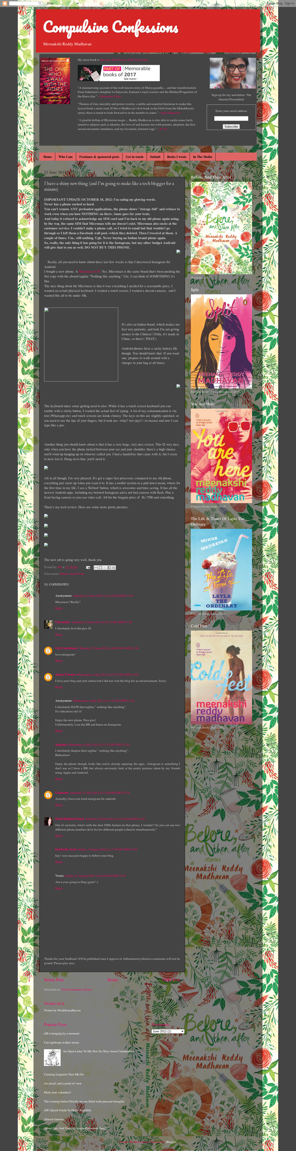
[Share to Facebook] (109, 567)
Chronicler (62, 622)
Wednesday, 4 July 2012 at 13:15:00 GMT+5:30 (98, 744)
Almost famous (54, 1119)
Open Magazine (171, 113)
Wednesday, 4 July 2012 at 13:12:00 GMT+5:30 (103, 701)
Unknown (62, 792)
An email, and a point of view (63, 1083)
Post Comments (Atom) (77, 989)
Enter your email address (231, 111)
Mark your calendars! (57, 1092)
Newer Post (54, 979)
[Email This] (96, 567)
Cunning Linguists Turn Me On (64, 1074)
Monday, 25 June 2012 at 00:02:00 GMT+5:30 (109, 648)
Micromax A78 (89, 271)
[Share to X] (104, 567)
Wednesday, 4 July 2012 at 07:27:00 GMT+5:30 (107, 674)
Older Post (171, 979)
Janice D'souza (65, 674)
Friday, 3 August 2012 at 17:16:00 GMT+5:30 (107, 849)
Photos (64, 574)
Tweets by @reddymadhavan (62, 1010)
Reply (59, 608)
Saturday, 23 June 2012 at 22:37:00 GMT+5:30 (102, 622)
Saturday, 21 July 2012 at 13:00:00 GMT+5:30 (100, 793)
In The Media (202, 156)
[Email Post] (87, 567)
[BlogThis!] (100, 567)
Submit (155, 156)
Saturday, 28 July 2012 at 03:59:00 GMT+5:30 (115, 819)
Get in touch (134, 156)
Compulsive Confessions (110, 26)
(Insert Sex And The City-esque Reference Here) (75, 1128)
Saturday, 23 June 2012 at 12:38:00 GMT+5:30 (103, 596)
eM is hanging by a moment (61, 1033)
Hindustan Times (110, 96)
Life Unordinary (66, 648)
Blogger (171, 1142)
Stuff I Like (77, 574)
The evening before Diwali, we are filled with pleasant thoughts (84, 1101)
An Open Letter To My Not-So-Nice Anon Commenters (98, 1051)
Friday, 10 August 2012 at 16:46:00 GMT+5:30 (95, 876)
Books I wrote (176, 156)
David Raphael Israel (69, 818)
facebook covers (66, 849)
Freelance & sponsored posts (99, 156)
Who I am (66, 156)
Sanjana (61, 744)
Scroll (163, 129)
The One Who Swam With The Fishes (124, 60)
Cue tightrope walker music (61, 1042)
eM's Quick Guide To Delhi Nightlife (67, 1110)
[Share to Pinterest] (113, 567)
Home (47, 156)
